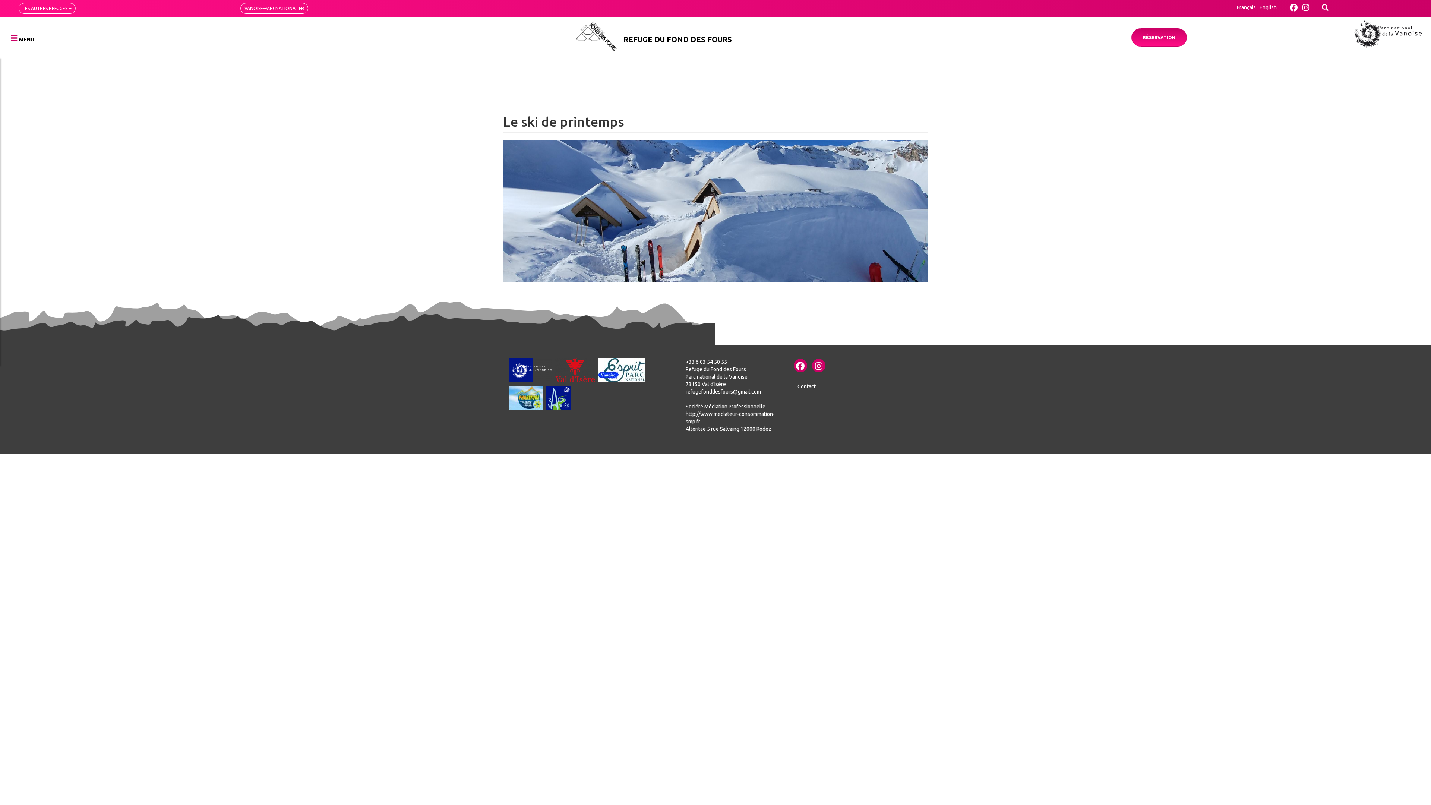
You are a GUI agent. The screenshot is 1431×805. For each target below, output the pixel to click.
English (1268, 7)
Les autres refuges (46, 8)
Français (1246, 7)
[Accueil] (596, 36)
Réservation (1159, 37)
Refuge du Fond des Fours (677, 39)
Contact (806, 386)
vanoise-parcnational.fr (274, 8)
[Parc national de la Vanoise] (1388, 34)
